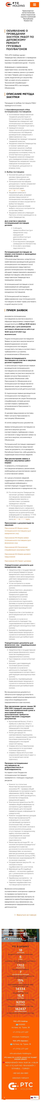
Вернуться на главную (26, 915)
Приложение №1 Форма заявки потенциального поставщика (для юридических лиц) (18, 530)
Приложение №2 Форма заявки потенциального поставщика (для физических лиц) (18, 540)
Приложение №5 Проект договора (18, 561)
